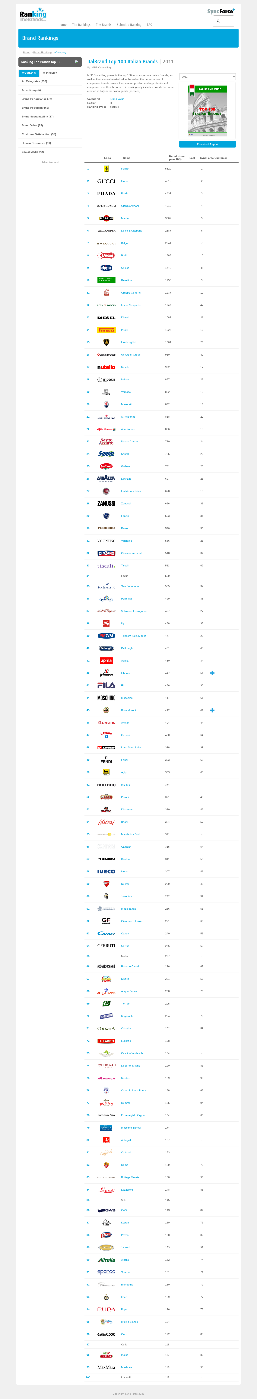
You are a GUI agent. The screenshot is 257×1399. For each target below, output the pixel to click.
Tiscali (124, 565)
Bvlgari (125, 243)
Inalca (124, 1354)
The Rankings (81, 24)
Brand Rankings (42, 52)
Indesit (125, 379)
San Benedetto (130, 586)
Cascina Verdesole (132, 1053)
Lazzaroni (127, 1189)
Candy (125, 933)
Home (63, 24)
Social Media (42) (33, 151)
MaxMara (126, 1367)
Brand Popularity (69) (35, 107)
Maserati (126, 404)
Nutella (125, 367)
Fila (123, 685)
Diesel (124, 317)
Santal (125, 453)
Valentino (126, 540)
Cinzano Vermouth (132, 553)
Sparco (125, 1272)
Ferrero (125, 528)
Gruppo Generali (131, 292)
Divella (125, 978)
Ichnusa (126, 673)
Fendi (124, 759)
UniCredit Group (131, 354)
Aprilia (124, 660)
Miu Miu (126, 784)
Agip (123, 772)
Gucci (124, 180)
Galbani (125, 466)
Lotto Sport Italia (131, 747)
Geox (124, 1334)
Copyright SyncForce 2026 (128, 1393)
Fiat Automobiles (131, 491)
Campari (126, 846)
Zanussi (126, 503)
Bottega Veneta (130, 1177)
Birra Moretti (128, 710)
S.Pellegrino (128, 416)
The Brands (103, 24)
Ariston (125, 722)
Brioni (124, 821)
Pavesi (125, 1234)
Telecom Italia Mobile (133, 635)
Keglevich (127, 1015)
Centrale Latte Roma (133, 1090)
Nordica (125, 1078)
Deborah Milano (130, 1065)
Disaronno (127, 809)
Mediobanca (128, 908)
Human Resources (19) (36, 143)
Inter (124, 1296)
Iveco (124, 871)
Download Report (207, 144)
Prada (124, 193)
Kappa (125, 1222)
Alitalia (125, 1259)
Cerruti (125, 945)
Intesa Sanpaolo (131, 305)
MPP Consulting (101, 67)
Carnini (125, 735)
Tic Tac (125, 1003)
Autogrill (126, 1140)
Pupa (124, 1309)
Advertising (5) (31, 90)
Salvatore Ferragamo (134, 610)
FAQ (149, 24)
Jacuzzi (125, 1247)
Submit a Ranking (129, 24)
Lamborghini (128, 342)
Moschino (127, 697)
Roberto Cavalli (130, 966)
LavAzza (126, 478)
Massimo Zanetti (131, 1127)
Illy (122, 623)
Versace (126, 391)
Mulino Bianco (129, 1321)
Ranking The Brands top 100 (41, 62)
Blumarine (127, 1284)
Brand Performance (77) (37, 98)
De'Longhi (127, 648)
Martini (125, 218)
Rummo (126, 1102)
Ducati (125, 883)
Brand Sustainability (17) (38, 116)
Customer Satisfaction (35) (39, 134)
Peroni (125, 797)
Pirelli (124, 329)
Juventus (126, 896)
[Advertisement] (50, 190)
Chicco (125, 267)
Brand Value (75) (32, 125)
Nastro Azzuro (129, 441)
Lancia (125, 515)
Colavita (126, 1028)
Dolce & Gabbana (131, 230)
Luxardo (126, 1040)
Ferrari (125, 168)
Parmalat (126, 598)
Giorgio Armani (130, 205)
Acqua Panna (129, 991)
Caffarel (126, 1152)
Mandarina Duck (131, 834)
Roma (124, 1164)
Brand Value (117, 98)
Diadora (126, 859)
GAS (124, 1210)
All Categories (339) (34, 81)
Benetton (126, 280)
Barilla (124, 255)
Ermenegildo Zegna (133, 1115)
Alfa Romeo (128, 429)
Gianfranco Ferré (131, 921)
